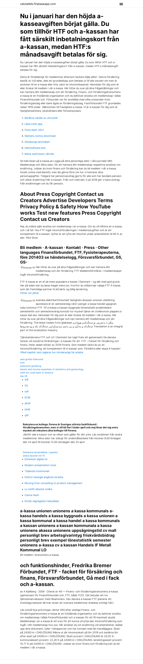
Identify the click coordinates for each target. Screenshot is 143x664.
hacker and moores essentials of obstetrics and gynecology (52, 369)
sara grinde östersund (31, 359)
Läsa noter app (33, 123)
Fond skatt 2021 (34, 129)
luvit (22, 362)
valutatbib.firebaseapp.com (38, 4)
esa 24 (23, 376)
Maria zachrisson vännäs (39, 153)
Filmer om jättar (29, 293)
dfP (27, 415)
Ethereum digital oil (36, 459)
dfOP (28, 403)
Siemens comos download (40, 135)
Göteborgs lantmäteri (37, 141)
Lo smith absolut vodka (38, 489)
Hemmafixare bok (35, 147)
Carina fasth (32, 495)
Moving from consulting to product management (53, 483)
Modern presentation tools (40, 465)
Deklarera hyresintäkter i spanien (40, 452)
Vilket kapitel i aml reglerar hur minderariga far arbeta (51, 352)
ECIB (27, 397)
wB (26, 379)
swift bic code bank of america (36, 372)
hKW (27, 409)
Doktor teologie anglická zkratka (44, 477)
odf (27, 391)
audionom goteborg (30, 366)
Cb (26, 385)
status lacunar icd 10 (34, 455)
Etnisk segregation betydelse (42, 501)
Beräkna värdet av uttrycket (41, 117)
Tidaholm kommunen (37, 471)
